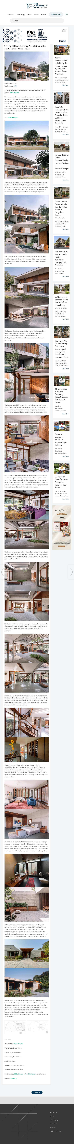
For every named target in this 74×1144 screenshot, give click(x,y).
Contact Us (53, 1124)
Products (36, 14)
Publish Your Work (56, 14)
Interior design (21, 14)
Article (52, 1116)
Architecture (11, 14)
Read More (65, 85)
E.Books (43, 14)
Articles (29, 14)
